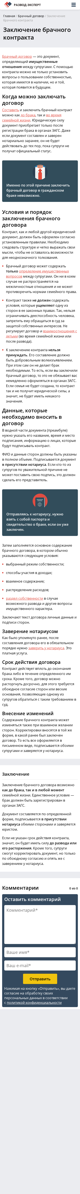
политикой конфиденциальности (34, 1002)
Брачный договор (31, 16)
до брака (28, 115)
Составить (10, 110)
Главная (9, 16)
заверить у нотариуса (46, 648)
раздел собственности (24, 598)
